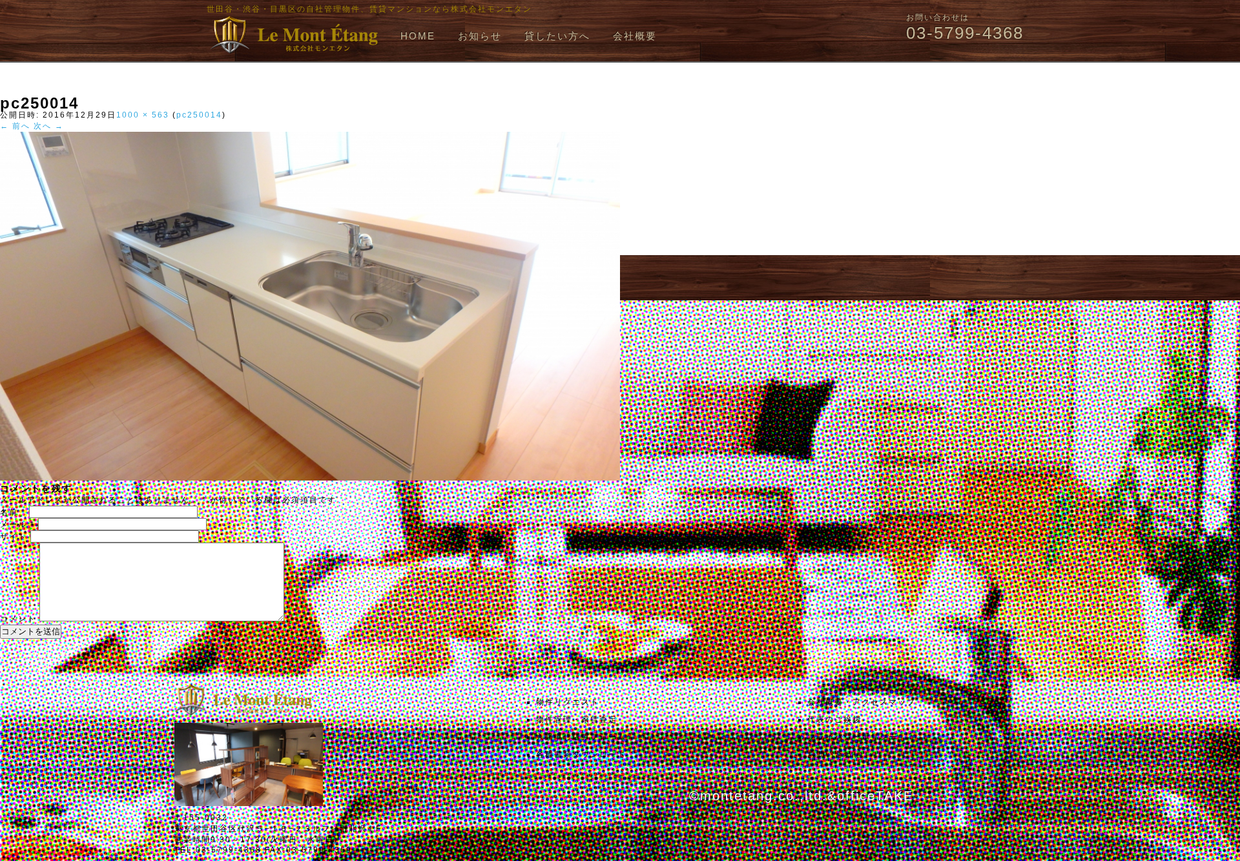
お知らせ (480, 35)
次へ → (49, 125)
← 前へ (15, 125)
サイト (13, 536)
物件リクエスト (567, 702)
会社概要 (635, 35)
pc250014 (199, 114)
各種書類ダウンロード (581, 754)
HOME (417, 35)
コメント (18, 618)
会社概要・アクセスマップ (861, 702)
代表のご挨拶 (834, 719)
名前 (13, 512)
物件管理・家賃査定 (576, 719)
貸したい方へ (557, 35)
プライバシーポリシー (852, 737)
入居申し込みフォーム (581, 737)
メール (17, 524)
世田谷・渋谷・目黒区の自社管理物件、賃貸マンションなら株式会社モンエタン (369, 9)
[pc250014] (310, 477)
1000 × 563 (142, 114)
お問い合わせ (834, 754)
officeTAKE (875, 796)
